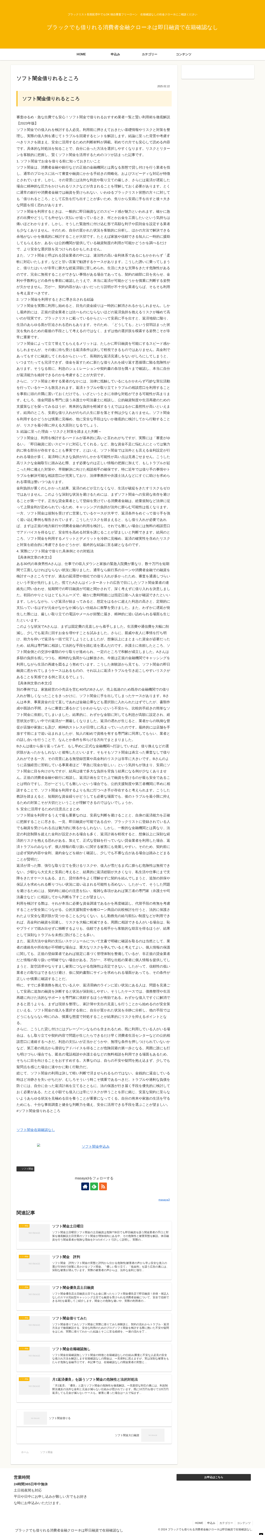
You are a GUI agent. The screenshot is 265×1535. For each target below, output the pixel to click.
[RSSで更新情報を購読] (103, 1186)
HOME (199, 1523)
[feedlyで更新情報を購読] (94, 1186)
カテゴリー (226, 1523)
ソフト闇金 (27, 1168)
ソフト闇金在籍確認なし (35, 1130)
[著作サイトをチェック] (85, 1186)
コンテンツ (244, 1523)
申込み (211, 1523)
